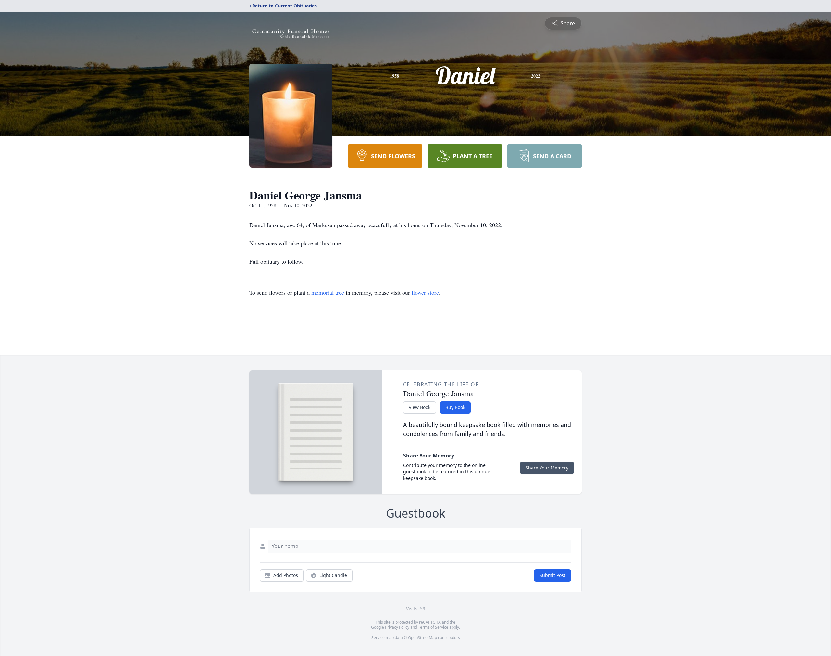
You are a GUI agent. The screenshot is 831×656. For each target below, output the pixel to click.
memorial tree (327, 292)
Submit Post (552, 575)
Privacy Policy (397, 627)
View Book (419, 407)
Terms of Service (433, 627)
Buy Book (455, 407)
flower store (425, 292)
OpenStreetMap (422, 637)
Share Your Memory (547, 468)
